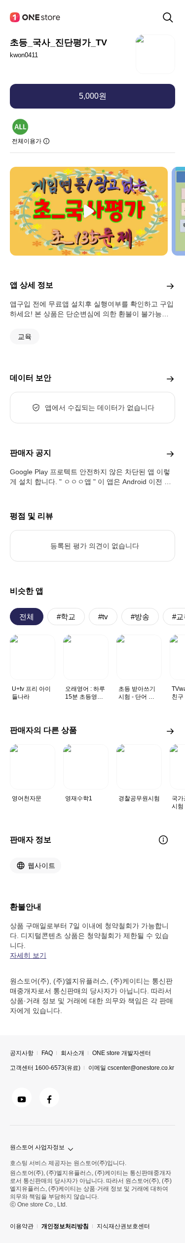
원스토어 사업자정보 (37, 1147)
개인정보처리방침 (65, 1226)
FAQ (47, 1053)
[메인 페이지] (35, 17)
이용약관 (22, 1226)
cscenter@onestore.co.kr (141, 1067)
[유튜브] (22, 1097)
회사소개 (72, 1053)
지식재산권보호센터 (123, 1226)
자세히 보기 (28, 955)
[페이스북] (49, 1097)
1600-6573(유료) (57, 1067)
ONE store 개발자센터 (121, 1053)
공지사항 (22, 1053)
